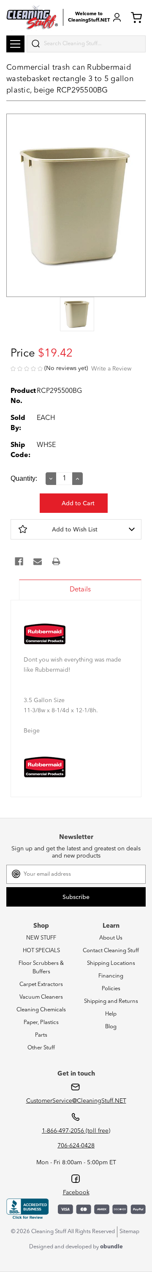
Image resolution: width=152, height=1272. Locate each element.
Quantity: (24, 478)
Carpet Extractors (41, 984)
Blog (111, 1027)
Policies (111, 988)
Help (111, 1014)
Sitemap (129, 1231)
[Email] (37, 561)
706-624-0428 (76, 1146)
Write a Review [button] (111, 369)
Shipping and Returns (111, 1001)
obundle (111, 1247)
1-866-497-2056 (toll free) (76, 1131)
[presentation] (76, 315)
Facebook (76, 1193)
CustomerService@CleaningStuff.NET (76, 1101)
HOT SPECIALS (41, 950)
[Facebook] (19, 561)
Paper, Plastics (41, 1022)
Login (117, 17)
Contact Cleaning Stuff (111, 950)
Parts (41, 1035)
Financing (110, 976)
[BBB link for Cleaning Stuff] (27, 1209)
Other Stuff (41, 1048)
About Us (110, 938)
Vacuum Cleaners (41, 997)
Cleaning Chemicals (41, 1010)
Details (80, 589)
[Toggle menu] (15, 43)
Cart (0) (138, 17)
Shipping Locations (111, 963)
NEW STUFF (41, 938)
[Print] (56, 561)
